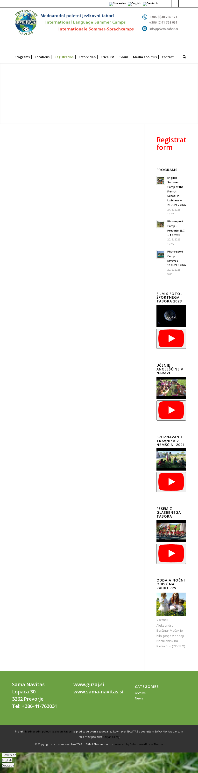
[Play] (171, 339)
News (139, 698)
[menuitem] (22, 57)
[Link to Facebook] (167, 3)
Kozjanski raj (111, 737)
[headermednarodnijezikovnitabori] (99, 29)
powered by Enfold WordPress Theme (138, 744)
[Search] (183, 57)
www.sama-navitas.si (98, 691)
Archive (140, 693)
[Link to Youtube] (182, 3)
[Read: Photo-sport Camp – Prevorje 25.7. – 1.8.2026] (160, 224)
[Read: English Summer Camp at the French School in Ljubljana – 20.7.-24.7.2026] (160, 180)
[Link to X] (174, 3)
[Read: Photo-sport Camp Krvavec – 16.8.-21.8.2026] (160, 254)
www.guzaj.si (88, 684)
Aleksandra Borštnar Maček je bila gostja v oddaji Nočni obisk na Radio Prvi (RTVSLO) (170, 635)
